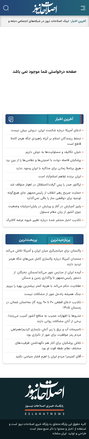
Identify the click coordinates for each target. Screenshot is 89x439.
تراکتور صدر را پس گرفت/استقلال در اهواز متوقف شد (45, 184)
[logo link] (44, 8)
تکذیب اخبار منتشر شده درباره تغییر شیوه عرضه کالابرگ (43, 220)
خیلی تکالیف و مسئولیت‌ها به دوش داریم (53, 152)
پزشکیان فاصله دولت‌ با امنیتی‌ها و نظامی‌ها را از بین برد (43, 160)
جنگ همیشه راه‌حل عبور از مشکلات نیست (52, 294)
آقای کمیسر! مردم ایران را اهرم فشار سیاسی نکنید (48, 356)
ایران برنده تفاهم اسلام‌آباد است (59, 176)
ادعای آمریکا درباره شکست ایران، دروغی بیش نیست (46, 130)
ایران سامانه (60, 433)
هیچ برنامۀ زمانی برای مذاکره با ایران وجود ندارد (48, 168)
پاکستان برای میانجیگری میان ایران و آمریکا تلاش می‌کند (43, 250)
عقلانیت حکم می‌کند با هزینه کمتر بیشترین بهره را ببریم (43, 286)
